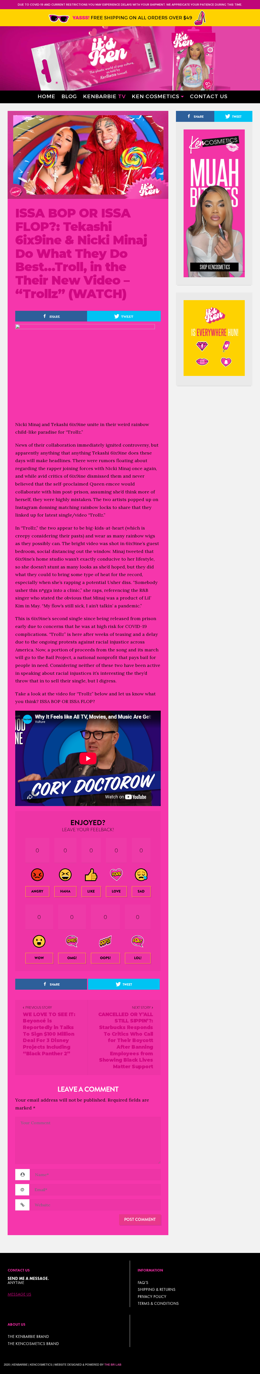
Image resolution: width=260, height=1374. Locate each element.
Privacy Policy (152, 1296)
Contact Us (209, 96)
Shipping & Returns (156, 1289)
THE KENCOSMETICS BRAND (33, 1343)
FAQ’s (143, 1282)
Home (46, 96)
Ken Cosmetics (155, 96)
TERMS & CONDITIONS (158, 1303)
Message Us (19, 1294)
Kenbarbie (104, 96)
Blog (69, 96)
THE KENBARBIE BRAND (28, 1336)
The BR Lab (112, 1364)
